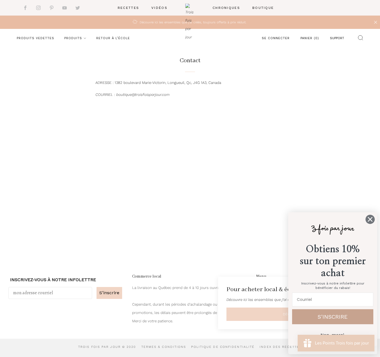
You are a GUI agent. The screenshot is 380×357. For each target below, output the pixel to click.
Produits (73, 38)
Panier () (309, 38)
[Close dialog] (370, 219)
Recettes (128, 8)
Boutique (263, 8)
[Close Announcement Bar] (375, 22)
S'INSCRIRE (333, 316)
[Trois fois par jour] (190, 8)
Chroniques (226, 8)
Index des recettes (281, 347)
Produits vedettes (35, 38)
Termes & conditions (163, 347)
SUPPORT (337, 38)
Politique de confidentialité (223, 347)
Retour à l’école (113, 38)
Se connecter (276, 38)
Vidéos (159, 8)
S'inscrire (109, 292)
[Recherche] (359, 39)
